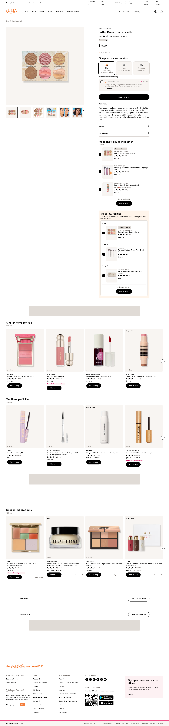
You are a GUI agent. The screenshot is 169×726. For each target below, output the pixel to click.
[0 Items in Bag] (161, 11)
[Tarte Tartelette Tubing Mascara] (25, 432)
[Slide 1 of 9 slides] (12, 112)
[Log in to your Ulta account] (155, 11)
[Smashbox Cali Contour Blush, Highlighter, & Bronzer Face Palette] (104, 544)
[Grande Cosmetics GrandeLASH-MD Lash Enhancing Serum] (144, 433)
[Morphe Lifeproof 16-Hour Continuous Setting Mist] (104, 432)
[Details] (124, 126)
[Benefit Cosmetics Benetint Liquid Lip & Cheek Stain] (104, 355)
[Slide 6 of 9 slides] (77, 112)
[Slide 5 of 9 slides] (64, 112)
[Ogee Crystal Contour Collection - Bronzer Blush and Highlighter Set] (144, 544)
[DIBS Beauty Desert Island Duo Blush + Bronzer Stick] (144, 355)
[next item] (83, 112)
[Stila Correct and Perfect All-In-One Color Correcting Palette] (25, 545)
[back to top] (162, 719)
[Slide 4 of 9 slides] (51, 112)
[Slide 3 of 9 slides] (38, 112)
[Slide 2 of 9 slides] (25, 112)
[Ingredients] (124, 133)
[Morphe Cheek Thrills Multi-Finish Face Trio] (25, 355)
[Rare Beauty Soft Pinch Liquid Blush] (65, 357)
